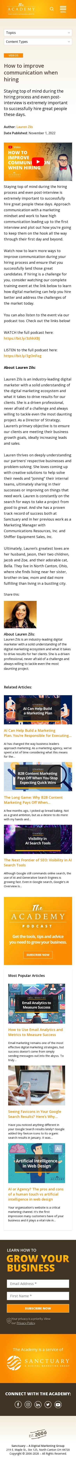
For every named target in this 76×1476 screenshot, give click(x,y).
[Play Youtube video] (38, 162)
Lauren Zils (25, 126)
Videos (13, 55)
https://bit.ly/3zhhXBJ (22, 338)
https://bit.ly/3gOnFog (23, 355)
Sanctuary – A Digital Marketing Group (38, 1446)
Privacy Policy (26, 1323)
